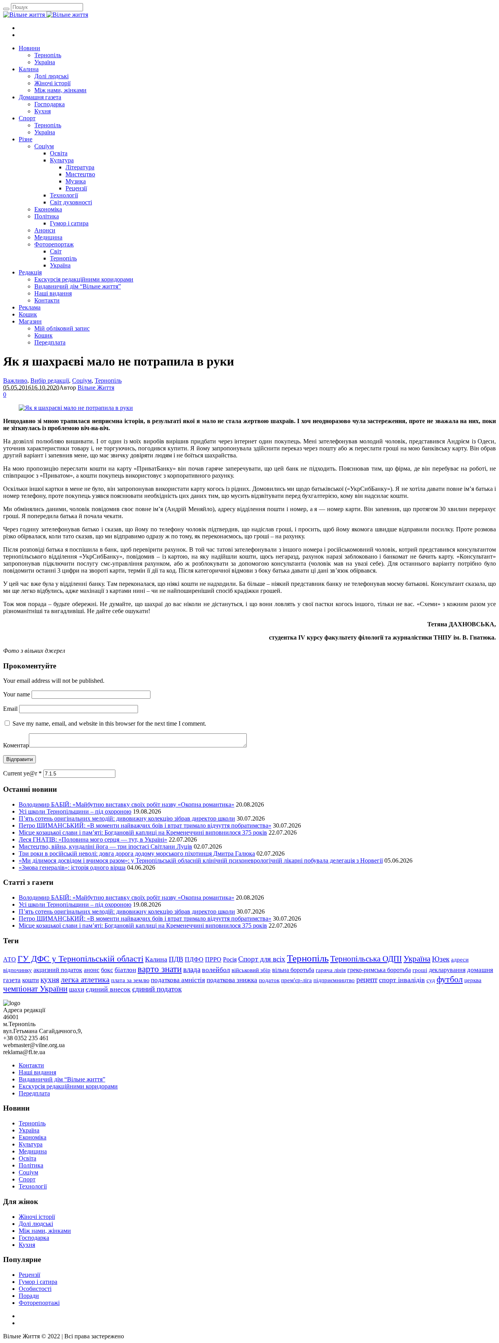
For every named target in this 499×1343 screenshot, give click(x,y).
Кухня (27, 1244)
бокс (107, 970)
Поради (29, 1295)
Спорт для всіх (261, 959)
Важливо (15, 380)
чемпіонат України (35, 988)
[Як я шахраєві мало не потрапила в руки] (76, 407)
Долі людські (36, 1223)
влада (191, 969)
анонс (91, 970)
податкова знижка (232, 980)
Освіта (27, 1158)
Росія (230, 959)
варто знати (160, 969)
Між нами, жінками (45, 1230)
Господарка (34, 1237)
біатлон (125, 970)
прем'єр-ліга (296, 980)
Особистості (35, 1288)
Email (10, 708)
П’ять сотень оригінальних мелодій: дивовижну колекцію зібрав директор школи (127, 818)
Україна (416, 958)
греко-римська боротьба (379, 970)
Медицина (33, 1151)
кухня (50, 980)
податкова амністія (178, 980)
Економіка (32, 1137)
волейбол (216, 970)
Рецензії (29, 1274)
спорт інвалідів (402, 980)
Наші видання (37, 1072)
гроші (419, 970)
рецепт (366, 980)
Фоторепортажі (39, 1302)
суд (430, 980)
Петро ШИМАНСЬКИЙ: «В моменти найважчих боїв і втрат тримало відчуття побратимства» (145, 825)
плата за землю (130, 980)
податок (269, 980)
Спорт (27, 1179)
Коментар (16, 745)
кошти (30, 980)
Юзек (440, 959)
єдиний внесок (108, 989)
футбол (450, 979)
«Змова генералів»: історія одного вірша (72, 867)
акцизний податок (58, 970)
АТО (9, 959)
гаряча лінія (331, 970)
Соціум (82, 380)
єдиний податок (157, 989)
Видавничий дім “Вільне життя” (62, 1079)
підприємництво (334, 980)
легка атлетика (85, 979)
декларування (447, 970)
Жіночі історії (37, 1216)
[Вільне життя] (45, 14)
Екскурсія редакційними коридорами (68, 1086)
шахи (76, 989)
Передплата (34, 1093)
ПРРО (213, 959)
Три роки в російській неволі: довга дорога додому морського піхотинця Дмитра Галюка (137, 853)
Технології (33, 1186)
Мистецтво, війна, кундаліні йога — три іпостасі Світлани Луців (105, 846)
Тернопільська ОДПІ (366, 958)
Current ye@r (22, 773)
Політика (31, 1165)
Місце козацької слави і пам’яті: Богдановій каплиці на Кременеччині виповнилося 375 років (143, 832)
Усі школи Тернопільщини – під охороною (75, 811)
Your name (16, 694)
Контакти (31, 1065)
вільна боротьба (293, 970)
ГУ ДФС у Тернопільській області (80, 958)
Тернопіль (108, 380)
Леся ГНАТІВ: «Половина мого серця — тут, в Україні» (93, 839)
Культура (30, 1144)
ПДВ (176, 959)
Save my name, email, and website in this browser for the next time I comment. (109, 723)
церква (472, 980)
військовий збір (251, 970)
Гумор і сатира (38, 1281)
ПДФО (194, 959)
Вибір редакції (49, 380)
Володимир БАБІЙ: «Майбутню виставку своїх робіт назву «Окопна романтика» (126, 804)
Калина (156, 959)
